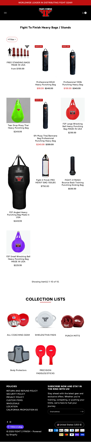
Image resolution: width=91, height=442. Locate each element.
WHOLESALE (13, 403)
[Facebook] (7, 422)
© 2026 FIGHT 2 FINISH (18, 431)
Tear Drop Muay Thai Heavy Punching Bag (18, 126)
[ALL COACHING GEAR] (18, 319)
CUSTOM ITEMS (14, 400)
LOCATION (12, 406)
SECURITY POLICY (15, 394)
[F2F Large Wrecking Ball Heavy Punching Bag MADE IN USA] (73, 110)
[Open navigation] (5, 13)
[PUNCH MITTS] (72, 320)
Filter (11, 39)
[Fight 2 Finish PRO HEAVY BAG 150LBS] (45, 166)
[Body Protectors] (18, 355)
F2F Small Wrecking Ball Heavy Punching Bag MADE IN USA (18, 259)
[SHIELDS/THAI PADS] (45, 319)
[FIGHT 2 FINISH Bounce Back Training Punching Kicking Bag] (73, 166)
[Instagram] (10, 422)
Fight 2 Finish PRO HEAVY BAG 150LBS (45, 181)
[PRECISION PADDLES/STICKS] (45, 355)
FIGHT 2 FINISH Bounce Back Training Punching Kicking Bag (73, 182)
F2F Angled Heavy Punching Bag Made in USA (18, 215)
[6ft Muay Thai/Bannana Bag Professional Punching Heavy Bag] (45, 115)
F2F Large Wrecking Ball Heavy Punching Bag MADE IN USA (72, 126)
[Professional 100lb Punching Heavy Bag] (73, 62)
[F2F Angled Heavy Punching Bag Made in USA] (18, 182)
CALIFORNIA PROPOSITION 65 (22, 409)
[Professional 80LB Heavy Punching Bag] (45, 62)
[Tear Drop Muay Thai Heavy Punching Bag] (18, 110)
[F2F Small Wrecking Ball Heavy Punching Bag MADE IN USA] (18, 242)
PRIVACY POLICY (15, 397)
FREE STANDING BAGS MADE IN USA (18, 63)
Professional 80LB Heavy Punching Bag (45, 83)
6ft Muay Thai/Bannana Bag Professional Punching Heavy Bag (45, 138)
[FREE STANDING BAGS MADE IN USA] (18, 52)
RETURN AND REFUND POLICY (22, 391)
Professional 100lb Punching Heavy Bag (72, 83)
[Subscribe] (82, 411)
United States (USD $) (71, 424)
